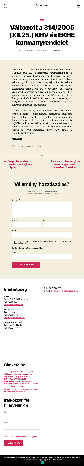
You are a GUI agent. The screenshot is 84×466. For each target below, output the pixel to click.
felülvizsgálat (27, 372)
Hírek (42, 19)
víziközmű (35, 389)
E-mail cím (47, 221)
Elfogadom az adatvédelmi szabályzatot (20, 437)
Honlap (14, 231)
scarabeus (29, 50)
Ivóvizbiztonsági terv (9, 376)
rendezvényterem (26, 381)
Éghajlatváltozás (11, 391)
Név (14, 221)
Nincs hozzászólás (61, 50)
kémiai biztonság (20, 376)
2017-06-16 (43, 50)
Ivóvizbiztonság (27, 374)
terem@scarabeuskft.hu (14, 318)
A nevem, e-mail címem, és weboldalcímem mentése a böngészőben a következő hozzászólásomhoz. (42, 242)
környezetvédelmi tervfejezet (12, 381)
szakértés (16, 383)
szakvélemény (8, 383)
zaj (5, 391)
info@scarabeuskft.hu (13, 305)
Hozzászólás (17, 200)
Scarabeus (42, 5)
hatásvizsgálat (20, 146)
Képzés (28, 376)
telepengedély (23, 383)
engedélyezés (14, 372)
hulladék (20, 374)
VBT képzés (35, 383)
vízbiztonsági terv (11, 389)
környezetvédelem (34, 146)
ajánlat (5, 372)
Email (7, 422)
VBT (29, 383)
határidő (36, 372)
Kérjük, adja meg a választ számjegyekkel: (27, 248)
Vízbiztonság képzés (26, 389)
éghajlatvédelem (20, 391)
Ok (42, 463)
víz (5, 387)
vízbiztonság (16, 386)
